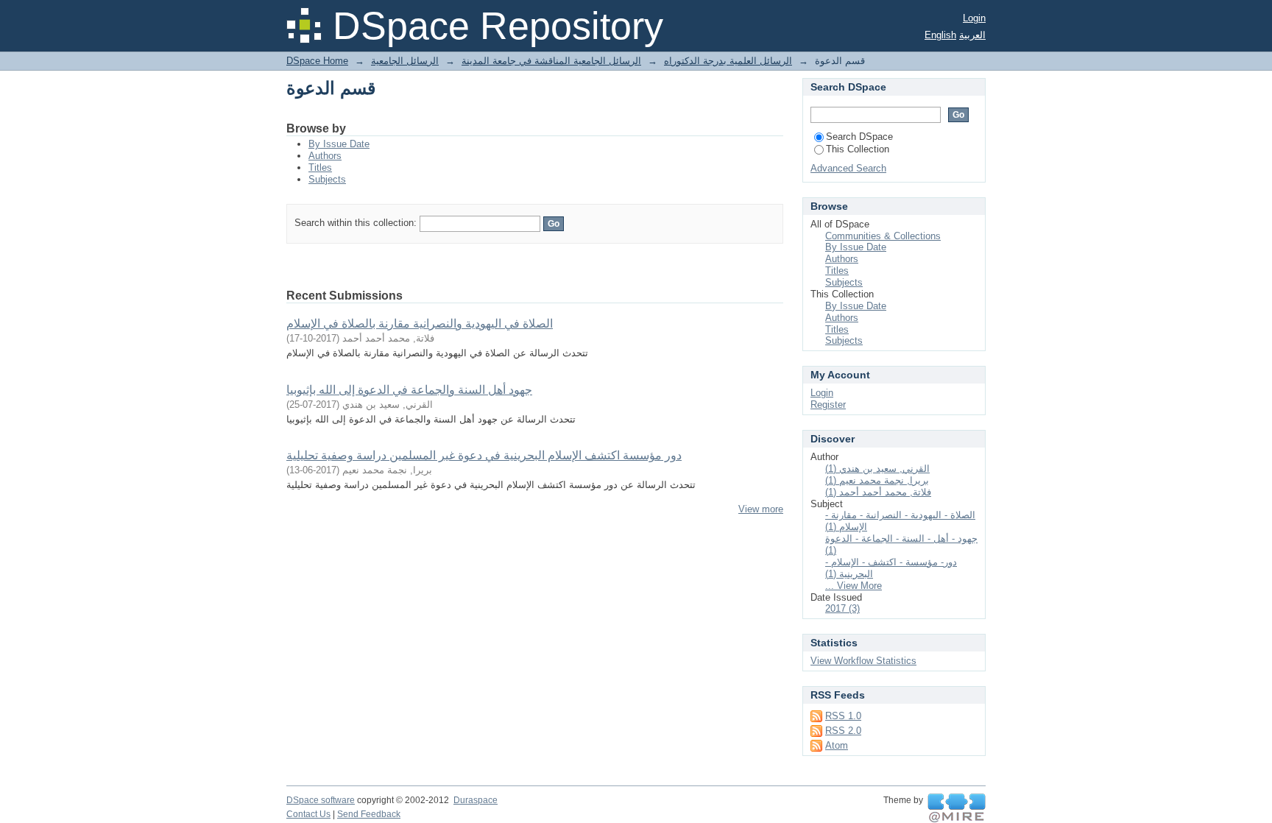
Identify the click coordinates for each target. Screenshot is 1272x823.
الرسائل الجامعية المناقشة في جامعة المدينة (551, 60)
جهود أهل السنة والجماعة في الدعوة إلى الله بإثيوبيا (409, 390)
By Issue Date (339, 143)
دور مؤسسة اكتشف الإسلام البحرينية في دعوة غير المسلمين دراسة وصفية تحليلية (484, 455)
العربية (972, 34)
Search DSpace (859, 136)
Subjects (327, 179)
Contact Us (308, 814)
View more (760, 509)
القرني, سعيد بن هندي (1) (877, 468)
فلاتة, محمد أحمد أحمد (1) (878, 492)
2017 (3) (842, 608)
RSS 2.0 (843, 730)
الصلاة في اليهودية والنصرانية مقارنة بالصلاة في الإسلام (419, 323)
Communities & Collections (883, 235)
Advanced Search (848, 168)
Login (974, 18)
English (940, 34)
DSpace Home (317, 60)
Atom (836, 745)
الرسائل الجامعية (405, 60)
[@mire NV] (957, 808)
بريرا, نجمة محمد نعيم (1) (877, 480)
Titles (320, 167)
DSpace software (320, 800)
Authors (325, 155)
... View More (853, 585)
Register (828, 404)
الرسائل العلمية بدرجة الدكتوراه (728, 60)
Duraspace (475, 800)
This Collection (857, 149)
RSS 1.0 (843, 715)
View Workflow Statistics (863, 660)
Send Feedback (368, 814)
